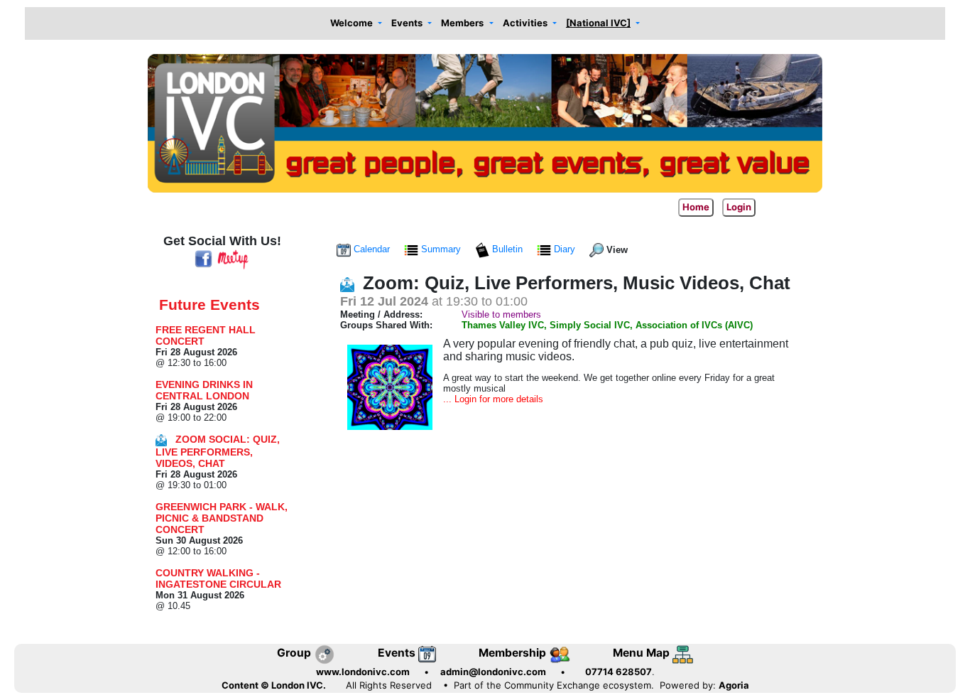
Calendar (372, 249)
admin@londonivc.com (493, 671)
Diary (564, 249)
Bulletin (507, 249)
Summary (441, 249)
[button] (355, 24)
